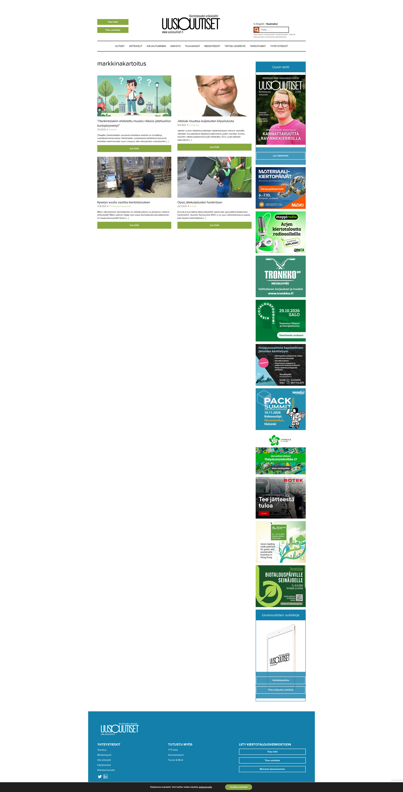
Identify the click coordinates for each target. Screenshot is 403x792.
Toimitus (101, 750)
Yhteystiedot (279, 46)
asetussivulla (205, 787)
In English (259, 24)
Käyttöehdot (104, 765)
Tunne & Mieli (175, 760)
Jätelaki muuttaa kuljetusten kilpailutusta (205, 121)
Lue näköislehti (280, 155)
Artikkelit (135, 46)
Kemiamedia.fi (176, 755)
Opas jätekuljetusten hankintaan (199, 202)
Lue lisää (134, 148)
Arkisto (175, 46)
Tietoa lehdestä (235, 46)
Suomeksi (272, 24)
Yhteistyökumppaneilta (120, 206)
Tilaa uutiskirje (112, 30)
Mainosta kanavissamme (272, 769)
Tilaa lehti (113, 22)
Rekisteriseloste (106, 770)
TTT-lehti (173, 750)
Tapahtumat (258, 46)
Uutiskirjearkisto (280, 680)
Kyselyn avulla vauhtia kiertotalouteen (123, 202)
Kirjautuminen (156, 46)
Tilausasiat (192, 46)
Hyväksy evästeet (238, 787)
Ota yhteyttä (104, 760)
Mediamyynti (104, 755)
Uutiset (120, 46)
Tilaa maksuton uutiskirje (281, 690)
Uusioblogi (194, 125)
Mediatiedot (212, 46)
